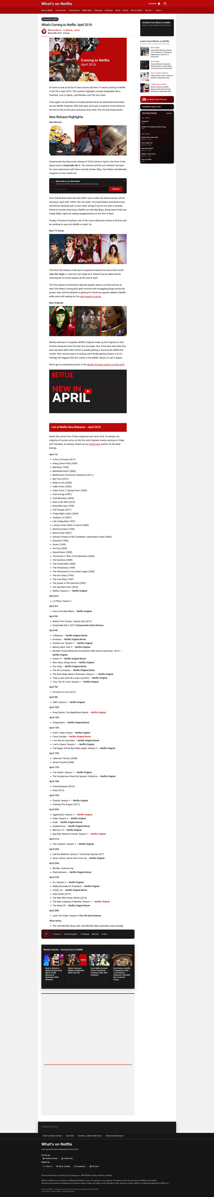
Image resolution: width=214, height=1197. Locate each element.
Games (125, 10)
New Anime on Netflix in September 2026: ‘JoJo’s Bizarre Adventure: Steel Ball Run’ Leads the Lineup (121, 974)
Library (158, 10)
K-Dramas (109, 10)
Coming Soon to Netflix (50, 19)
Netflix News (87, 10)
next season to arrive (90, 296)
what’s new (94, 444)
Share (105, 934)
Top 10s (148, 10)
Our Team (70, 1136)
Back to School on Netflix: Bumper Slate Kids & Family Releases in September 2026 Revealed (53, 974)
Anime (117, 10)
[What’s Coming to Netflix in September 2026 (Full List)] (76, 960)
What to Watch (136, 10)
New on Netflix (47, 10)
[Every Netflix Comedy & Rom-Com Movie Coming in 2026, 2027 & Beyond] (99, 960)
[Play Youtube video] (88, 391)
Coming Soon (60, 10)
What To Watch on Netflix (159, 73)
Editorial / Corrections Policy (90, 1136)
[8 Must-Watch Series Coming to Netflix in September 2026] (144, 76)
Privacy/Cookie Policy (114, 1136)
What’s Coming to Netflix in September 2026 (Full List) (76, 970)
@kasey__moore (72, 30)
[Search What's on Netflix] (165, 3)
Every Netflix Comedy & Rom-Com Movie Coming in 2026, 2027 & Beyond (99, 971)
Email (96, 934)
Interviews (98, 10)
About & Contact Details (52, 1136)
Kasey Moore (56, 30)
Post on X (57, 934)
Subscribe (115, 189)
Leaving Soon (74, 10)
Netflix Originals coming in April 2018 (105, 364)
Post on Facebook (71, 934)
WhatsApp (85, 934)
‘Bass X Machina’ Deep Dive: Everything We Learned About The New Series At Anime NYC (161, 66)
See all (169, 113)
